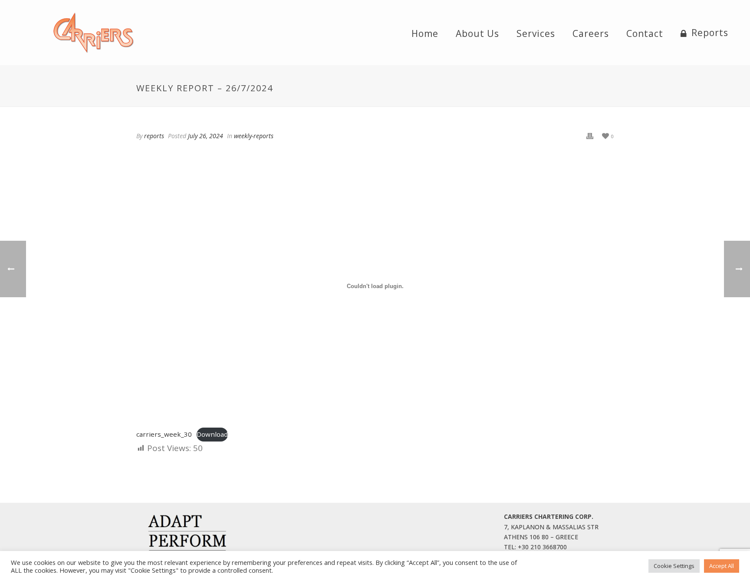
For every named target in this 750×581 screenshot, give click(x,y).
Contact (644, 33)
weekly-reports (253, 136)
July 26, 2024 (205, 136)
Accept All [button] (721, 566)
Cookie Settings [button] (674, 566)
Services (535, 33)
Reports (709, 33)
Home (424, 33)
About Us (477, 33)
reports (154, 136)
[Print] (589, 136)
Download (212, 434)
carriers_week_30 (164, 434)
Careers (590, 33)
